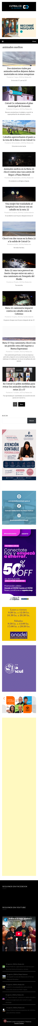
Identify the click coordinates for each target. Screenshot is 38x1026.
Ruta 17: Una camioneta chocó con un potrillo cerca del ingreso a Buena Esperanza (19, 346)
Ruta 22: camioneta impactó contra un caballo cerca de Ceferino (19, 311)
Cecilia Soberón (29, 212)
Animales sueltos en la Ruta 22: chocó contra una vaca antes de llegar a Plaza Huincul (19, 172)
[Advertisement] (19, 797)
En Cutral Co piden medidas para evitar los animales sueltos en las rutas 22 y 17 (19, 387)
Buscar (5, 416)
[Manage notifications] (5, 1021)
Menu (34, 41)
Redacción (28, 77)
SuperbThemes (19, 1023)
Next (21, 404)
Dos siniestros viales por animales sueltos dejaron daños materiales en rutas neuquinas (19, 71)
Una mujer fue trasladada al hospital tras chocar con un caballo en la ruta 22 (19, 207)
